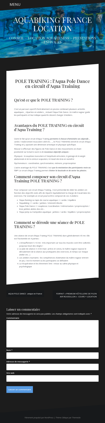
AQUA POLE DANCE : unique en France (25, 293)
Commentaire (12, 318)
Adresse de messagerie (18, 361)
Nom (9, 350)
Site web (10, 373)
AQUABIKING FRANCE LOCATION (52, 24)
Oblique (65, 417)
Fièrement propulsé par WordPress (39, 417)
